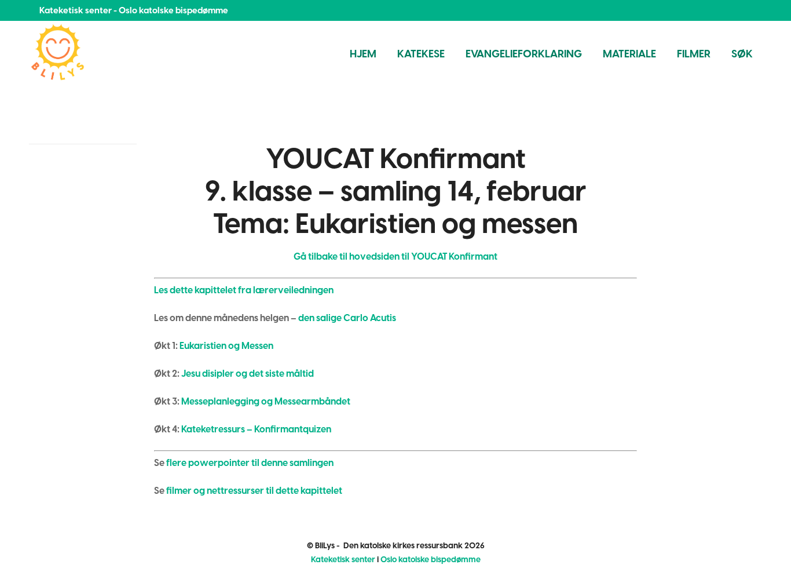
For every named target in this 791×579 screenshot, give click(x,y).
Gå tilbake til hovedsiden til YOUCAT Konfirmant (395, 256)
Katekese (421, 54)
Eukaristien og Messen (226, 345)
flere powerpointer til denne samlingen (250, 462)
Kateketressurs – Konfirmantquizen (256, 429)
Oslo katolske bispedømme (430, 560)
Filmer (694, 54)
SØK (742, 54)
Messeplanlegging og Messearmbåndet (265, 401)
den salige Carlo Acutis (347, 317)
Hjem (363, 54)
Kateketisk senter (343, 560)
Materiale (629, 54)
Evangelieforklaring (524, 54)
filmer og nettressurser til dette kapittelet (254, 490)
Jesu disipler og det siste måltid (247, 373)
